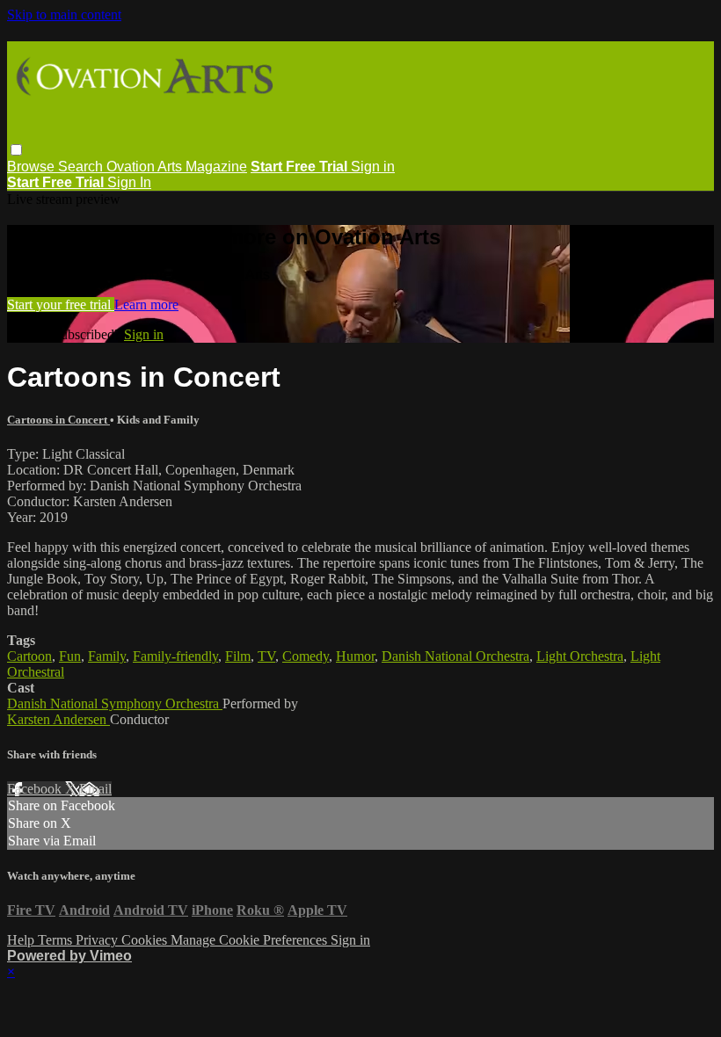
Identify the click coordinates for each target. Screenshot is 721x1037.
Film (238, 656)
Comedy (305, 656)
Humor (355, 656)
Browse (32, 166)
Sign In (129, 182)
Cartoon (29, 656)
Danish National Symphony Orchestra (114, 703)
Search (82, 166)
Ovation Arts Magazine (176, 166)
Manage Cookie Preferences (251, 939)
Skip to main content (64, 14)
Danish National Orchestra (455, 656)
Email (95, 788)
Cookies (146, 939)
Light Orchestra (579, 656)
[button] (16, 150)
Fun (70, 656)
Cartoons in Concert (58, 419)
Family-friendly (175, 656)
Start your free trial (60, 304)
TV (266, 656)
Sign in (373, 166)
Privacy (98, 939)
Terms (57, 939)
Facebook (36, 788)
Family (107, 656)
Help (22, 939)
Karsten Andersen (58, 719)
